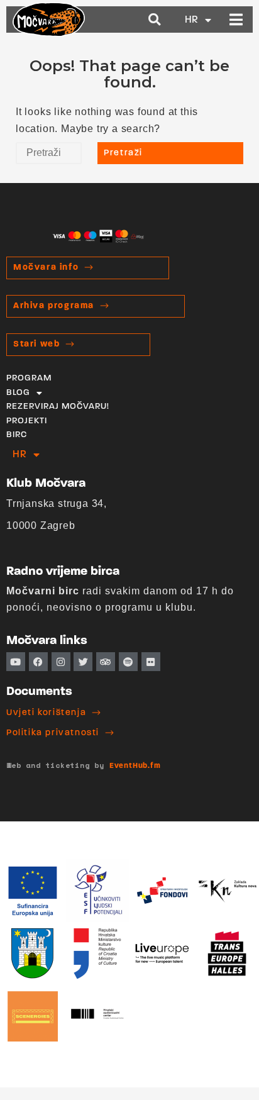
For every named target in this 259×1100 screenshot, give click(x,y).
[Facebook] (38, 661)
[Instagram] (61, 661)
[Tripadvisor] (105, 661)
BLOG (18, 392)
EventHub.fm (135, 766)
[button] (155, 20)
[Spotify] (128, 661)
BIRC (16, 435)
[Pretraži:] (49, 153)
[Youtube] (15, 661)
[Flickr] (150, 661)
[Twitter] (83, 661)
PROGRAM (29, 378)
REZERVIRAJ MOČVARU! (57, 406)
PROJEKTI (26, 421)
